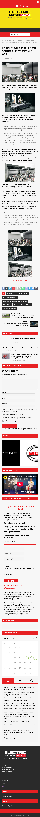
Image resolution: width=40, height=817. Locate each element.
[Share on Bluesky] (33, 288)
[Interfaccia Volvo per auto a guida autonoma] (6, 340)
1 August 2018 (8, 59)
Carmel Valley (22, 294)
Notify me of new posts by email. (14, 421)
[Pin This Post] (13, 288)
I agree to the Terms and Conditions (20, 568)
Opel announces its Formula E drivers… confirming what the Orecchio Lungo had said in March (19, 716)
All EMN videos (12, 470)
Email (3, 398)
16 (35, 658)
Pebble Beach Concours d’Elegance (15, 301)
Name (4, 392)
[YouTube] (16, 6)
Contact (4, 783)
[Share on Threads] (36, 288)
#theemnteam (6, 780)
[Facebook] (13, 6)
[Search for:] (20, 35)
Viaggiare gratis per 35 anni (12, 738)
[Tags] (20, 680)
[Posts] (8, 680)
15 (30, 658)
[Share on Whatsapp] (23, 288)
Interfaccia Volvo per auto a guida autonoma (23, 339)
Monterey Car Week (9, 297)
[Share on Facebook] (3, 288)
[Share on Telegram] (29, 288)
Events (11, 40)
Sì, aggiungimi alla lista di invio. (13, 414)
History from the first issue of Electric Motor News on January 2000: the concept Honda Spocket (24, 356)
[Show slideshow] (20, 280)
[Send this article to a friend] (16, 288)
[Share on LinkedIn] (10, 288)
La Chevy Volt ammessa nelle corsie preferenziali (20, 348)
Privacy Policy (9, 574)
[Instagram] (20, 6)
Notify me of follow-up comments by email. (17, 418)
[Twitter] (23, 6)
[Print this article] (20, 288)
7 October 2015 (18, 342)
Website (4, 404)
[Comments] (32, 680)
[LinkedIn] (27, 6)
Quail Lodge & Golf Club (22, 305)
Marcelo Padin (6, 777)
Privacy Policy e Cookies (9, 806)
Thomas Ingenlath (9, 308)
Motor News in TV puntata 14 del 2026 (16, 721)
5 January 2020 (17, 360)
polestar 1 (6, 305)
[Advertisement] (21, 23)
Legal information (7, 796)
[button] (37, 1)
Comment (5, 378)
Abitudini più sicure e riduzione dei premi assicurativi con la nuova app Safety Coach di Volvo (18, 732)
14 (25, 658)
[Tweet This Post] (7, 288)
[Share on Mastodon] (26, 288)
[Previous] (6, 453)
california (10, 294)
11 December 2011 (10, 350)
